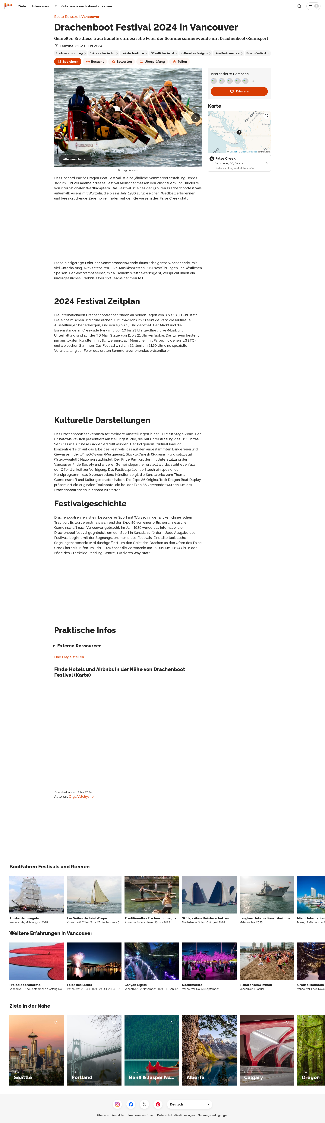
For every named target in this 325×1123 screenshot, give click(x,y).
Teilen (182, 61)
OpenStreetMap (249, 151)
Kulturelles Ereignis (194, 53)
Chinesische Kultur (102, 53)
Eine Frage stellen (69, 657)
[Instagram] (117, 1104)
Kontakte (118, 1115)
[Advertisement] (128, 230)
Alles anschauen (75, 159)
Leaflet (233, 151)
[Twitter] (144, 1104)
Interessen (40, 6)
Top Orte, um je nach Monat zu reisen (83, 6)
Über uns (103, 1115)
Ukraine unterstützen (140, 1115)
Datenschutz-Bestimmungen (176, 1115)
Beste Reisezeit (76, 17)
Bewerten (124, 61)
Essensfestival (256, 53)
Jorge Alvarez (129, 170)
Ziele (22, 6)
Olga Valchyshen (82, 796)
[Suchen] (299, 6)
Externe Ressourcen (79, 645)
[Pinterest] (157, 1104)
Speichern (70, 61)
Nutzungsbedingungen (213, 1115)
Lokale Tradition (132, 53)
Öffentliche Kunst (162, 53)
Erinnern (242, 91)
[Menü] (313, 6)
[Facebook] (130, 1104)
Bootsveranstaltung (69, 53)
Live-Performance (227, 53)
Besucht (97, 61)
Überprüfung (155, 61)
